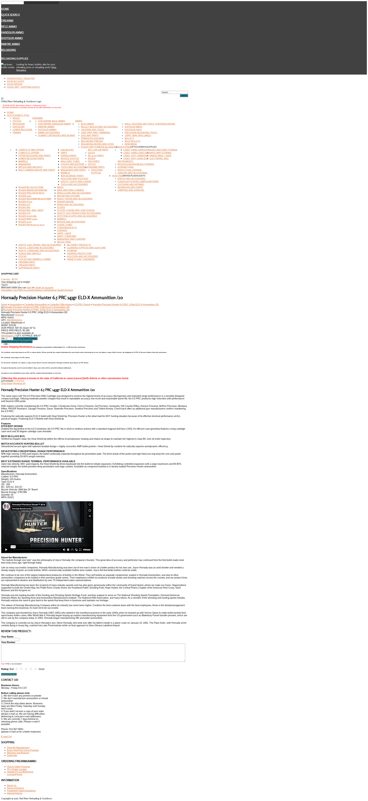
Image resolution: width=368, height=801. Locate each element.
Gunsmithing (126, 167)
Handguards (68, 155)
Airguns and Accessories (132, 172)
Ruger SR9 (24, 207)
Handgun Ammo (12, 32)
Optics (92, 164)
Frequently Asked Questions (21, 790)
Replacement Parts (72, 175)
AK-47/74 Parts (96, 155)
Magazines (24, 164)
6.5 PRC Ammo (82, 304)
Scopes (61, 207)
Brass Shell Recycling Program (23, 750)
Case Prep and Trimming (95, 132)
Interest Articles (14, 793)
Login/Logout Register (20, 78)
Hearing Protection (79, 253)
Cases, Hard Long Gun (136, 152)
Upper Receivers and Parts (34, 155)
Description (7, 383)
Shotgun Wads (133, 126)
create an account (44, 287)
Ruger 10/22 (24, 221)
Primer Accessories (92, 138)
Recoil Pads (64, 241)
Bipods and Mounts (30, 167)
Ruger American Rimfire (32, 190)
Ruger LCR (24, 213)
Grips (64, 152)
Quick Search (10, 14)
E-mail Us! (6, 736)
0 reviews (19, 381)
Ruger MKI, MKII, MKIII (30, 210)
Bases (60, 187)
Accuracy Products (79, 244)
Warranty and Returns (18, 753)
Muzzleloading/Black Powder (136, 164)
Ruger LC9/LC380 (27, 216)
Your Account (15, 81)
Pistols (17, 120)
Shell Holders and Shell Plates (144, 123)
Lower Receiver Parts (31, 158)
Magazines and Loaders (71, 239)
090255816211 (14, 320)
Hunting (117, 175)
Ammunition (16, 304)
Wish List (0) (13, 290)
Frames (17, 132)
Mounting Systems (68, 195)
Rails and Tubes (70, 161)
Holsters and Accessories (82, 256)
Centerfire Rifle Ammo (51, 120)
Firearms (7, 20)
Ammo (78, 120)
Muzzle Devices (70, 158)
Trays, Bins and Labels (138, 135)
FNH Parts (94, 161)
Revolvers (19, 123)
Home (5, 9)
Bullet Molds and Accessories (99, 126)
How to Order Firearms (18, 766)
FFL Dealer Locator (17, 769)
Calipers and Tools (92, 129)
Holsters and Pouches (74, 178)
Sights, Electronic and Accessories (39, 244)
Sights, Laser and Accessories (36, 247)
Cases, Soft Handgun (136, 155)
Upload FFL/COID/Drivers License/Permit (20, 773)
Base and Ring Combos (70, 190)
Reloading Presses (92, 141)
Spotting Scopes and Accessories (77, 216)
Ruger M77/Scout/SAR (30, 187)
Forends (62, 230)
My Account (26, 290)
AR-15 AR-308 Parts (98, 149)
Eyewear (72, 250)
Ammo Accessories (49, 132)
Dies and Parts (89, 135)
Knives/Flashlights (133, 175)
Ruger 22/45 (24, 195)
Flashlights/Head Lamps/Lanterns (138, 181)
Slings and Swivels (29, 253)
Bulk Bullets (132, 141)
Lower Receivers (22, 129)
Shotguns (19, 126)
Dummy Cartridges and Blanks (56, 135)
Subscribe (12, 755)
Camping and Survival (131, 190)
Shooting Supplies (97, 171)
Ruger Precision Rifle (31, 192)
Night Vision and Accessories (74, 198)
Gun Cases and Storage (163, 149)
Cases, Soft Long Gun (136, 158)
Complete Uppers (28, 152)
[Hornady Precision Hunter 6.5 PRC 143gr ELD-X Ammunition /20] (35, 307)
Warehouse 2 (8, 335)
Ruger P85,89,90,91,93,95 (31, 224)
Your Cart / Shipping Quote (23, 87)
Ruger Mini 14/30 (27, 218)
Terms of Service (15, 788)
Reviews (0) (19, 383)
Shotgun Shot (133, 129)
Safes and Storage (160, 152)
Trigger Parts (26, 264)
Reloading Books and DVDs (97, 144)
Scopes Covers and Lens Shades (76, 210)
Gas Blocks (67, 149)
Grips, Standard (66, 236)
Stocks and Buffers (72, 164)
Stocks (22, 256)
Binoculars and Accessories (74, 192)
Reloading (8, 50)
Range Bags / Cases (160, 155)
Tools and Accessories (74, 167)
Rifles (16, 118)
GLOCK (91, 152)
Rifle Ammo (9, 26)
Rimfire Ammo (10, 44)
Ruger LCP (24, 204)
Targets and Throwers (81, 259)
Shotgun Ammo (12, 38)
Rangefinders (65, 201)
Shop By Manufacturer (18, 747)
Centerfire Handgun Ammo (54, 123)
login (29, 287)
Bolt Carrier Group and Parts (36, 169)
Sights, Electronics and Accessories (79, 213)
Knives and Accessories (131, 178)
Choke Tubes (64, 224)
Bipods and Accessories (71, 221)
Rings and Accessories (70, 204)
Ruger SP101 (25, 201)
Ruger (91, 158)
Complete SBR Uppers (31, 149)
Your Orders (14, 84)
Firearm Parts (96, 167)
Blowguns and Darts (130, 187)
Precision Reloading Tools (141, 132)
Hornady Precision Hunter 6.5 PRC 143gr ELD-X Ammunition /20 (126, 304)
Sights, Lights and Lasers (76, 181)
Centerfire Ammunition (35, 304)
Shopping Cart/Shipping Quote (47, 290)
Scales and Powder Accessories (100, 146)
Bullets (129, 138)
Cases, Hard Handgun (136, 149)
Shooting (125, 146)
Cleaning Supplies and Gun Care (86, 247)
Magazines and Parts (73, 169)
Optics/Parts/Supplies (144, 146)
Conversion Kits (67, 227)
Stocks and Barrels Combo (34, 259)
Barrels (23, 161)
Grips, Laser (64, 233)
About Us (11, 785)
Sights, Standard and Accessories (38, 250)
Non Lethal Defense (130, 169)
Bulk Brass (87, 123)
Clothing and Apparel (131, 184)
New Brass (131, 144)
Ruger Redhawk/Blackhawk (34, 198)
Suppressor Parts (29, 267)
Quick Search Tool (18, 115)
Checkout (68, 290)
